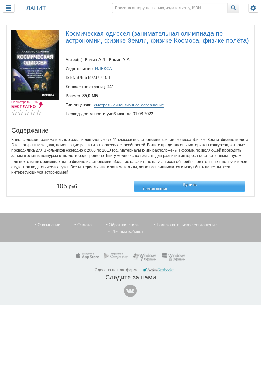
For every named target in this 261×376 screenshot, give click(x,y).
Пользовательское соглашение (187, 224)
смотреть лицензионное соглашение (129, 105)
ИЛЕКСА (103, 68)
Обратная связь (124, 224)
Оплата (84, 224)
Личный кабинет (127, 231)
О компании (49, 224)
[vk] (130, 291)
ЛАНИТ (36, 8)
